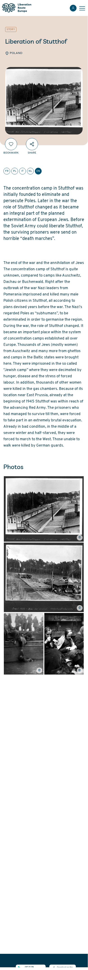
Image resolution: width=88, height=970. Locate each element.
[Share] (32, 144)
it (22, 171)
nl (30, 171)
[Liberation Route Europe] (16, 8)
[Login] (73, 8)
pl (14, 171)
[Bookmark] (11, 144)
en (38, 171)
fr (7, 171)
